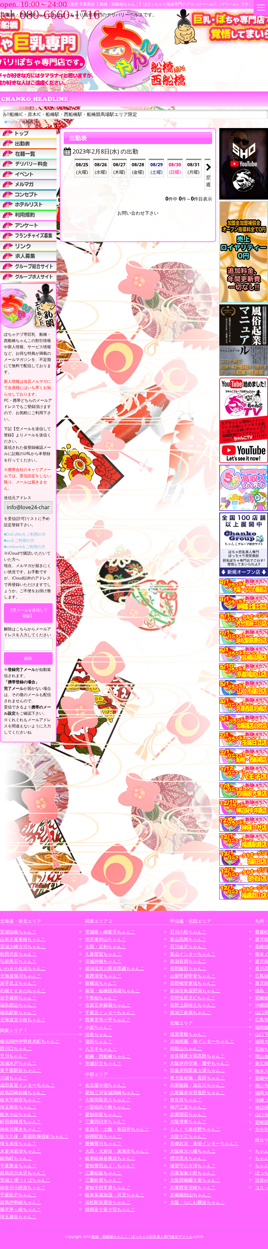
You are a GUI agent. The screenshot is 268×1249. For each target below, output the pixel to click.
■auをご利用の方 (19, 540)
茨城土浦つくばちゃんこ (25, 1180)
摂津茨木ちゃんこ (188, 1158)
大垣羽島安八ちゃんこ (108, 1099)
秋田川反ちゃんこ (18, 954)
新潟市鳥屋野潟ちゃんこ (195, 990)
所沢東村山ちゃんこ (105, 939)
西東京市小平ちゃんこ (108, 1019)
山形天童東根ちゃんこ (23, 939)
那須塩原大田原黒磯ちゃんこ (114, 968)
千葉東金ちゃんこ (18, 1165)
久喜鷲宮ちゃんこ (103, 954)
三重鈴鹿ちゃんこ (103, 1180)
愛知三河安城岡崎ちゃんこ (112, 1092)
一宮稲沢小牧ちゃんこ (108, 1107)
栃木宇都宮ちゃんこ (20, 1099)
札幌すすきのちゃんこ (23, 990)
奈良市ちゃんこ (186, 1099)
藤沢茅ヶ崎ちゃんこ (20, 1209)
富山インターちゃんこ (193, 954)
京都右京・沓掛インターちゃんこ (204, 1143)
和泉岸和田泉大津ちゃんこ (197, 1070)
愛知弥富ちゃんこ (103, 1114)
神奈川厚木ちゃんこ (20, 1129)
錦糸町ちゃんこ (16, 1158)
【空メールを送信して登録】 (28, 613)
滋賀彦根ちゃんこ (188, 1034)
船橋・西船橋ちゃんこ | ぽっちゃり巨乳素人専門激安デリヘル (142, 1236)
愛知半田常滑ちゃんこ (108, 1187)
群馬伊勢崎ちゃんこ (20, 1202)
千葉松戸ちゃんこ (18, 1195)
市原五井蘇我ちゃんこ (108, 1005)
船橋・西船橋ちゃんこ (108, 1056)
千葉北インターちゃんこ (110, 1012)
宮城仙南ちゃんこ (18, 932)
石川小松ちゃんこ (188, 932)
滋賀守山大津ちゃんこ (193, 1165)
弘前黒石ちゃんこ (18, 961)
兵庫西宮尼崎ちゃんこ (193, 1187)
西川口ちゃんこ (16, 1048)
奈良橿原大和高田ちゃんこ (197, 1056)
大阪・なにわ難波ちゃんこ (197, 1202)
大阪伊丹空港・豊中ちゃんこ (199, 1063)
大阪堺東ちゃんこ (188, 1121)
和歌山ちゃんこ (186, 1048)
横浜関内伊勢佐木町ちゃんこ (29, 1041)
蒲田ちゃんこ (98, 1041)
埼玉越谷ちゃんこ (18, 1216)
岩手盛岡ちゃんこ (18, 998)
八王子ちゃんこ (101, 1049)
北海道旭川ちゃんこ (20, 976)
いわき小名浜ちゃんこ (23, 968)
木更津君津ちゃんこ (20, 1151)
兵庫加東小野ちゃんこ (193, 1173)
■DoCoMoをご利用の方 (25, 534)
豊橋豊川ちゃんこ (103, 1143)
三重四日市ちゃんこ (105, 1121)
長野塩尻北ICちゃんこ (192, 998)
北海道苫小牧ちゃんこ (23, 1019)
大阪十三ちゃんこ (188, 1136)
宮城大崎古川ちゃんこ (23, 946)
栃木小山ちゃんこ (18, 1114)
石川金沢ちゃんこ (188, 946)
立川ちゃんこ (13, 1056)
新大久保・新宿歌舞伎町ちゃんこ (34, 1136)
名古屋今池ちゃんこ (105, 1085)
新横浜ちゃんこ (101, 983)
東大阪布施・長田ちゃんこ (197, 1078)
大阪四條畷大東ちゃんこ (195, 1180)
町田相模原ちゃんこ (20, 1121)
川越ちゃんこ (13, 1078)
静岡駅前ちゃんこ (103, 1136)
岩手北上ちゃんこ (18, 983)
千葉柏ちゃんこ (101, 998)
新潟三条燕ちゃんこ (190, 1012)
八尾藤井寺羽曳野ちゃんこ (197, 1092)
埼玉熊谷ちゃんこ (18, 1107)
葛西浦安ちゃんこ (103, 976)
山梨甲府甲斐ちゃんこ (193, 976)
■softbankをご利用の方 (24, 546)
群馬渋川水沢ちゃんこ (23, 1173)
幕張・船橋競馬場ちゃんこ (112, 990)
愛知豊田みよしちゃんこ (110, 1165)
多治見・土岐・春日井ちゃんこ (117, 1129)
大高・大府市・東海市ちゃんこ (117, 1151)
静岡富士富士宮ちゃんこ (110, 1209)
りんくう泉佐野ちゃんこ (195, 1129)
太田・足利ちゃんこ (105, 946)
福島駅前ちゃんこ (18, 1012)
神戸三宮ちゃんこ (188, 1107)
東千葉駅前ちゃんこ (20, 1070)
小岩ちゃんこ (98, 1027)
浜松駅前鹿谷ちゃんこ (108, 1202)
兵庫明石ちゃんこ (188, 1114)
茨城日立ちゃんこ (103, 1063)
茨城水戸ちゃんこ (18, 1063)
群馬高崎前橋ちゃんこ (23, 1092)
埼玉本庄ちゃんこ (18, 1143)
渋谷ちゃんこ (98, 1034)
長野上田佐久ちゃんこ (193, 1005)
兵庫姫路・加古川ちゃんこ (197, 1085)
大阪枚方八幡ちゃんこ (193, 1151)
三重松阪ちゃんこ (103, 1173)
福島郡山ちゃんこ (18, 1005)
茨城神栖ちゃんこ (103, 961)
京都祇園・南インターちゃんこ (202, 1041)
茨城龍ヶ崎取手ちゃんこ (110, 932)
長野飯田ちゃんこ (188, 968)
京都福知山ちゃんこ (190, 1195)
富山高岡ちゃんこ (188, 939)
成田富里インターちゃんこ (27, 1085)
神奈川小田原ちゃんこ (23, 1187)
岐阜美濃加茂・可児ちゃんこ (114, 1195)
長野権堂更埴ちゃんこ (193, 983)
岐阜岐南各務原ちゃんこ (110, 1158)
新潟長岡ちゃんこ (188, 961)
